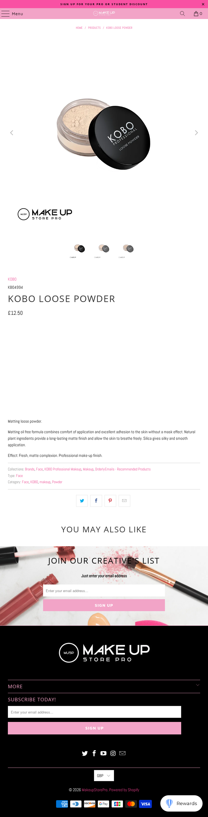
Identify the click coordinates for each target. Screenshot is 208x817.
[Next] (196, 132)
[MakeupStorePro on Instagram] (113, 754)
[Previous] (12, 132)
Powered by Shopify (124, 789)
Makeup (88, 469)
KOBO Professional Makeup (62, 469)
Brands (29, 469)
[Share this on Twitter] (82, 501)
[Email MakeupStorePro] (123, 754)
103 (27, 337)
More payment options (104, 407)
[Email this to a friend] (124, 501)
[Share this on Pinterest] (110, 501)
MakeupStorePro (95, 789)
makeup (45, 482)
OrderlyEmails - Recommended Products (123, 469)
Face (39, 469)
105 (41, 337)
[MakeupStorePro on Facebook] (94, 754)
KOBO (12, 279)
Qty (10, 353)
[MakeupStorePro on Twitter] (85, 754)
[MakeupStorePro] (104, 13)
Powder (57, 482)
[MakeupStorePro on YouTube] (104, 754)
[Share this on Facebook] (96, 501)
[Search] (182, 13)
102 (13, 337)
